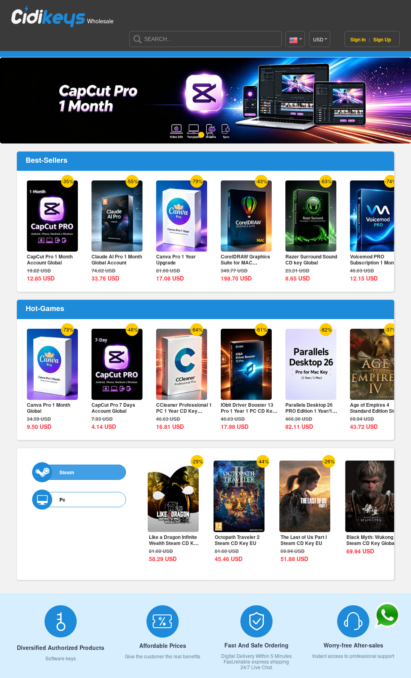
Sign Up (382, 39)
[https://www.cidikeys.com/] (48, 13)
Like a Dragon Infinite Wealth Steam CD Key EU (174, 543)
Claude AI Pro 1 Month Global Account (117, 259)
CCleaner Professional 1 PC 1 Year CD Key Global (184, 410)
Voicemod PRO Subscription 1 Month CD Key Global (378, 262)
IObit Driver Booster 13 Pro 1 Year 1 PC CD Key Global (248, 410)
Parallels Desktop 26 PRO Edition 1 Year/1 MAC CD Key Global (309, 410)
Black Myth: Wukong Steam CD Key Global (371, 540)
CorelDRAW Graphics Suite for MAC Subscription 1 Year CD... (249, 262)
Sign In (358, 39)
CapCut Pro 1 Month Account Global (50, 259)
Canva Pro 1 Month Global (48, 407)
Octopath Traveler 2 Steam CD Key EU (237, 540)
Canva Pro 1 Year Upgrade (176, 259)
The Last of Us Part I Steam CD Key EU (304, 540)
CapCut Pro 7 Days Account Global (113, 407)
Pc (62, 499)
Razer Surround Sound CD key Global (311, 259)
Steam (66, 472)
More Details (52, 246)
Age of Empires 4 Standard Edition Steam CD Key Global (377, 410)
